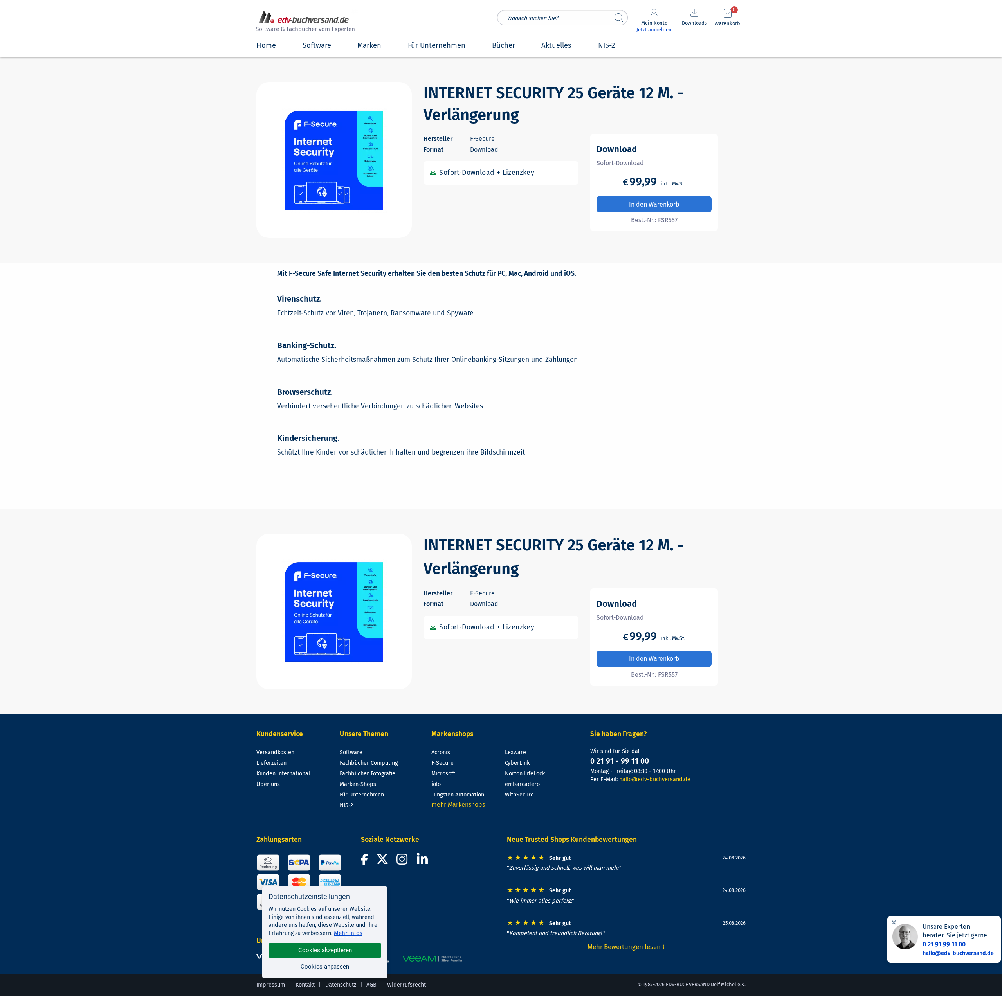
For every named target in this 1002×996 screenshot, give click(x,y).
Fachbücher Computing (369, 763)
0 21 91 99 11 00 (944, 944)
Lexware (515, 752)
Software (351, 752)
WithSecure (519, 794)
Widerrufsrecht (406, 985)
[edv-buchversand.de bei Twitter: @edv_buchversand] (382, 861)
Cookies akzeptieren (325, 950)
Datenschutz (340, 985)
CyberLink (517, 763)
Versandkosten (275, 752)
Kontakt (305, 985)
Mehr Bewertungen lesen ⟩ (626, 947)
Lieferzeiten (271, 763)
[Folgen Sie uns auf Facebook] (365, 861)
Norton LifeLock (525, 773)
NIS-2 (346, 805)
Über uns (268, 784)
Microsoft (443, 773)
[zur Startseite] (304, 22)
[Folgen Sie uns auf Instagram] (403, 861)
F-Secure (442, 763)
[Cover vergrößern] (334, 160)
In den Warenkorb (654, 204)
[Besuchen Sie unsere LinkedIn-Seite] (423, 861)
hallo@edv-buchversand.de (654, 779)
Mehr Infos (348, 933)
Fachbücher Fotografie (367, 773)
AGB (371, 985)
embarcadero (522, 784)
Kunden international (283, 773)
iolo (436, 784)
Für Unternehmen (362, 794)
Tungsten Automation (457, 794)
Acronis (440, 752)
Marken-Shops (358, 784)
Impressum (270, 985)
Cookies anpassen (325, 966)
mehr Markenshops (458, 804)
